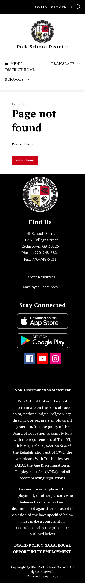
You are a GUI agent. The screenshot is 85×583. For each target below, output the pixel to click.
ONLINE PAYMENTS (53, 7)
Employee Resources (40, 286)
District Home (20, 69)
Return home (24, 160)
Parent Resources (40, 276)
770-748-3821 (46, 252)
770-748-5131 (44, 259)
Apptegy (51, 576)
